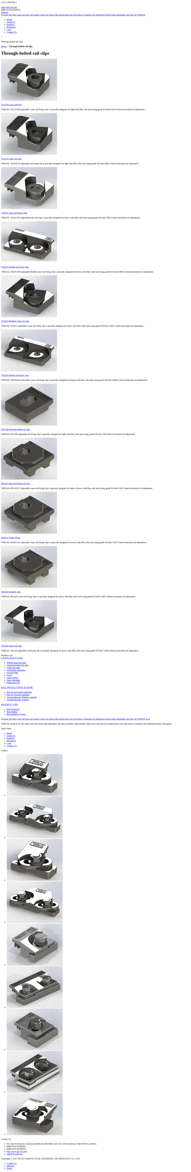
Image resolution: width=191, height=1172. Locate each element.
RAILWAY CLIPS (9, 704)
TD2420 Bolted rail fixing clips (15, 375)
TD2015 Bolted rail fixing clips (15, 267)
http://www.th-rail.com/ (17, 1151)
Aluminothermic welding (18, 700)
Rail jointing (12, 712)
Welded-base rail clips (16, 662)
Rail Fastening (13, 709)
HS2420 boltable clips (11, 592)
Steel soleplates (13, 680)
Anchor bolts (12, 673)
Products (10, 24)
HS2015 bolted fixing (10, 537)
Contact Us (12, 32)
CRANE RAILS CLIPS (12, 658)
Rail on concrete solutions (18, 695)
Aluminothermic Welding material (22, 697)
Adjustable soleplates (16, 670)
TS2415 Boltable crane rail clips (15, 321)
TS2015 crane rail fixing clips (14, 213)
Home (9, 19)
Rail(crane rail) (13, 683)
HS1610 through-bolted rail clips (15, 483)
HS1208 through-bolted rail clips (15, 429)
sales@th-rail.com (9, 7)
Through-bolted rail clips (18, 665)
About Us (11, 22)
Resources (11, 27)
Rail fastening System (16, 714)
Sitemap (4, 12)
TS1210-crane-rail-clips (11, 105)
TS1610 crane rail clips (11, 159)
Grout (9, 675)
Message (10, 1166)
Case (9, 29)
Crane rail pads (13, 667)
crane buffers (12, 678)
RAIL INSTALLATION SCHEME (17, 687)
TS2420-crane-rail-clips (11, 646)
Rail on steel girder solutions (19, 692)
